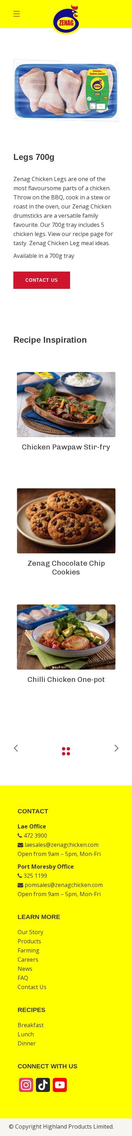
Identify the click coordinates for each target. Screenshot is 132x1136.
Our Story (30, 932)
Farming (28, 950)
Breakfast (31, 1025)
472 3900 (34, 835)
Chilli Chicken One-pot (66, 679)
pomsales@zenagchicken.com (63, 885)
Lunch (26, 1034)
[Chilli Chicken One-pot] (66, 637)
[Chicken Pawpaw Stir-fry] (66, 404)
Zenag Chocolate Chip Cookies (66, 567)
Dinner (27, 1043)
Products (29, 941)
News (25, 969)
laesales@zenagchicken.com (61, 845)
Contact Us (32, 987)
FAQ (23, 978)
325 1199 (34, 876)
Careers (28, 959)
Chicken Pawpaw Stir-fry (66, 446)
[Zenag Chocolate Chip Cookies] (66, 520)
